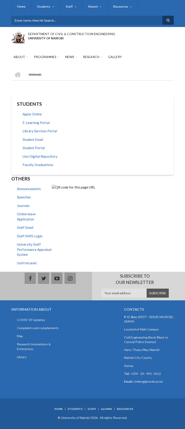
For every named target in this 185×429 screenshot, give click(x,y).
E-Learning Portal (36, 123)
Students (43, 6)
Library (21, 357)
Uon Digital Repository (40, 156)
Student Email (33, 139)
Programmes (45, 57)
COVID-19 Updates (31, 320)
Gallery (115, 57)
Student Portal (34, 148)
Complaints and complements (38, 328)
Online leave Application (26, 216)
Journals (23, 206)
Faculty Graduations (38, 165)
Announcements (29, 189)
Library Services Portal (40, 131)
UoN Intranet (27, 263)
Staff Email (25, 227)
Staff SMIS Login (29, 236)
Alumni (93, 6)
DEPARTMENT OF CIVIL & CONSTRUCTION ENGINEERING (71, 34)
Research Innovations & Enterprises (34, 346)
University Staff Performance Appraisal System (34, 249)
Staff (69, 6)
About (19, 57)
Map (20, 336)
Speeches (24, 197)
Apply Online (32, 114)
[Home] (18, 37)
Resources (120, 6)
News (69, 57)
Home (21, 6)
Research (91, 57)
